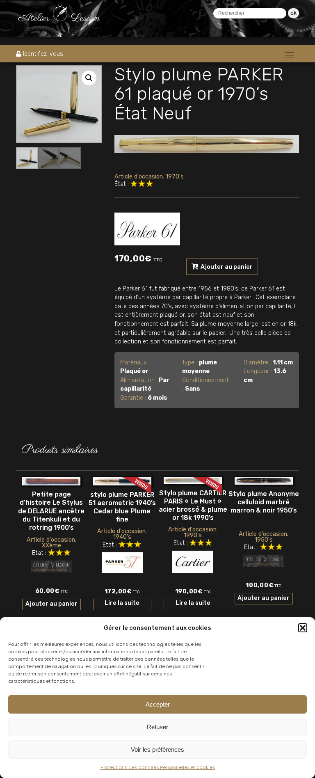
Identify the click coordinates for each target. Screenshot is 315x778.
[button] (303, 628)
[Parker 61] (147, 227)
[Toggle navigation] (289, 55)
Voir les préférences (157, 749)
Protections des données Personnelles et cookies (157, 767)
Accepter (158, 704)
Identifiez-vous (43, 53)
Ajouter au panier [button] (51, 603)
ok (293, 12)
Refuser (157, 726)
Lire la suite (122, 603)
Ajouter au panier (226, 266)
